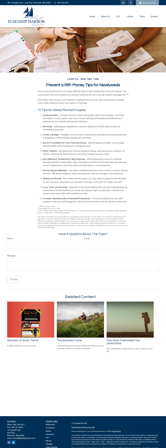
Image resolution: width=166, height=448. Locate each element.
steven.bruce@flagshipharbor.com (21, 438)
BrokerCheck (116, 431)
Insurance (50, 434)
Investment (50, 427)
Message (11, 255)
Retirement (50, 424)
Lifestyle (49, 444)
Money (48, 440)
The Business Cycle (69, 340)
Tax (47, 437)
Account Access (149, 2)
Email (87, 238)
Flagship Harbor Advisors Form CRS (83, 427)
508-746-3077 (63, 2)
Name (10, 238)
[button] (92, 16)
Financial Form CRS (80, 423)
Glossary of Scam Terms (22, 340)
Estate (48, 431)
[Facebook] (130, 2)
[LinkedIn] (123, 2)
